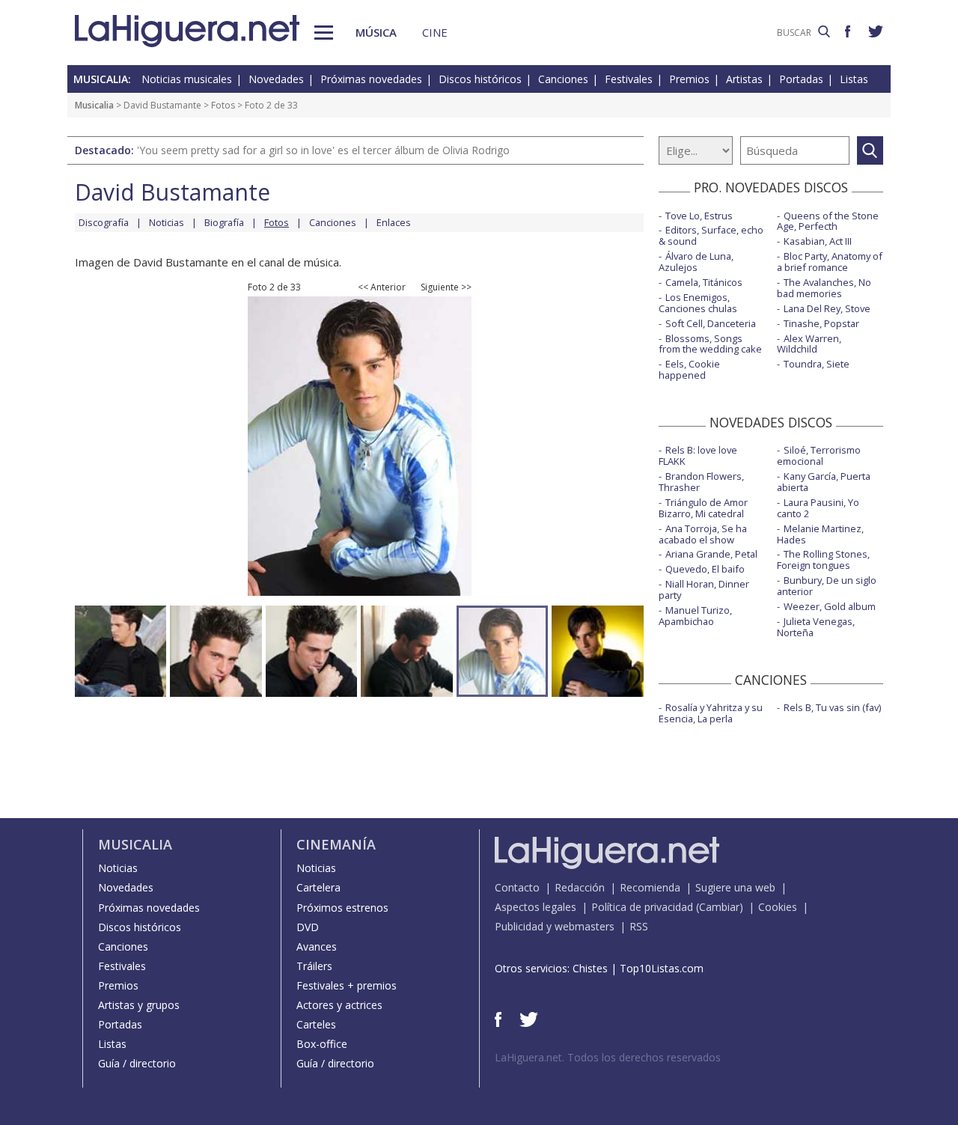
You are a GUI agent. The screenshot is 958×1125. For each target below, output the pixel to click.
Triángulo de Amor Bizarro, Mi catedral (703, 508)
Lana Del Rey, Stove (827, 308)
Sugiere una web (735, 887)
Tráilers (314, 966)
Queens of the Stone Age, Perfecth (828, 221)
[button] (323, 32)
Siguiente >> (446, 287)
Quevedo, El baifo (705, 569)
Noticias (166, 222)
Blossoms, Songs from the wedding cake (710, 344)
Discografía (104, 222)
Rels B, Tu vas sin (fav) (832, 707)
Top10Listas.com (662, 968)
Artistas (744, 79)
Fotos (223, 105)
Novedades (276, 79)
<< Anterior (382, 287)
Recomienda (650, 887)
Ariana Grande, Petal (711, 554)
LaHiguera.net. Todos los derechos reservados (608, 1057)
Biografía (224, 222)
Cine (435, 32)
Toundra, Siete (816, 364)
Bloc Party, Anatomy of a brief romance (829, 261)
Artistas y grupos (139, 1005)
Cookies (777, 907)
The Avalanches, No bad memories (824, 287)
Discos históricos (480, 79)
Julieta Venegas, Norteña (816, 627)
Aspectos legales (535, 907)
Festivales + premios (346, 985)
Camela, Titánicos (703, 282)
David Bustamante (162, 105)
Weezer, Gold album (830, 606)
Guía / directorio (137, 1063)
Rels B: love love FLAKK (698, 455)
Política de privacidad (642, 907)
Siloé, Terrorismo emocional (819, 455)
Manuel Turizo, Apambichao (695, 615)
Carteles (316, 1024)
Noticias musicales (186, 79)
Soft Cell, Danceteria (710, 323)
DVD (307, 927)
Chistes (590, 968)
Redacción (580, 887)
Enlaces (393, 222)
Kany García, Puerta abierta (823, 481)
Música (376, 32)
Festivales (629, 79)
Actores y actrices (339, 1005)
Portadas (801, 79)
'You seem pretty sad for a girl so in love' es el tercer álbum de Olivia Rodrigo (323, 150)
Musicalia (94, 105)
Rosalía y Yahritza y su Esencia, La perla (711, 713)
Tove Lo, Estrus (699, 215)
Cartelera (318, 887)
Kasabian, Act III (818, 241)
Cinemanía (336, 844)
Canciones (563, 79)
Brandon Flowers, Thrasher (701, 481)
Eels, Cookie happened (689, 369)
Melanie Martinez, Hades (820, 534)
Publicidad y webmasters (554, 926)
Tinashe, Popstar (821, 323)
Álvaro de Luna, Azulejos (696, 261)
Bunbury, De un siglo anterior (826, 585)
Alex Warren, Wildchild (809, 344)
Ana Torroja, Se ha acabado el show (703, 534)
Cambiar (719, 907)
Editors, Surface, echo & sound (711, 235)
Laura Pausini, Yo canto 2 (818, 508)
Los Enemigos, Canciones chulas (698, 302)
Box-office (321, 1044)
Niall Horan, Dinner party (704, 589)
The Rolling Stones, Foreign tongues (823, 559)
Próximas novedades (371, 79)
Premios (689, 79)
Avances (316, 946)
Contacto (517, 887)
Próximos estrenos (342, 907)
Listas (854, 79)
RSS (638, 926)
